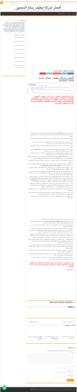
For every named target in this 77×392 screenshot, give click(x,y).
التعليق (72, 352)
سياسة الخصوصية (63, 2)
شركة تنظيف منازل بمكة (19, 37)
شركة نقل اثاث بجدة (67, 321)
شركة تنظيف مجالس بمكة (18, 45)
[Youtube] (10, 3)
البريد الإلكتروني (70, 370)
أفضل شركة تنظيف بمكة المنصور (38, 7)
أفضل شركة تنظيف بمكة (19, 57)
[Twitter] (13, 3)
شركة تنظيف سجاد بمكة (19, 49)
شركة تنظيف (61, 302)
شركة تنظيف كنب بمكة (19, 53)
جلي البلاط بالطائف (33, 321)
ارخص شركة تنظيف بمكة (19, 61)
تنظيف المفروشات (69, 302)
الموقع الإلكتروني (70, 375)
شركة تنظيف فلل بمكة (19, 65)
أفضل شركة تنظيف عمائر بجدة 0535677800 (38, 85)
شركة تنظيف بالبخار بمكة (19, 41)
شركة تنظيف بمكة (20, 67)
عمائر (56, 302)
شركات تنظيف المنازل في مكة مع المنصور (51, 337)
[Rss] (18, 3)
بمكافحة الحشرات (64, 224)
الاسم (73, 365)
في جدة (51, 302)
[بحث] (1, 3)
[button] (4, 387)
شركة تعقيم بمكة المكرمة (68, 336)
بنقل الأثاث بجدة (64, 228)
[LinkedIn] (12, 3)
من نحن (74, 2)
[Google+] (16, 3)
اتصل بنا (70, 2)
